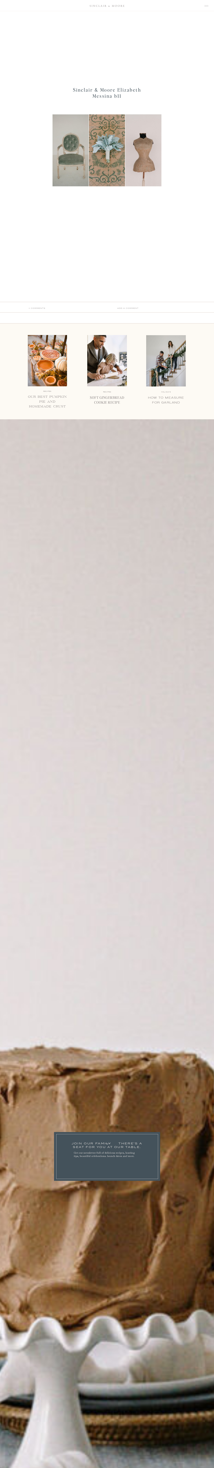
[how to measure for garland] (166, 360)
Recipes (107, 392)
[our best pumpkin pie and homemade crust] (47, 360)
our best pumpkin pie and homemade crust (47, 401)
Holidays (166, 392)
